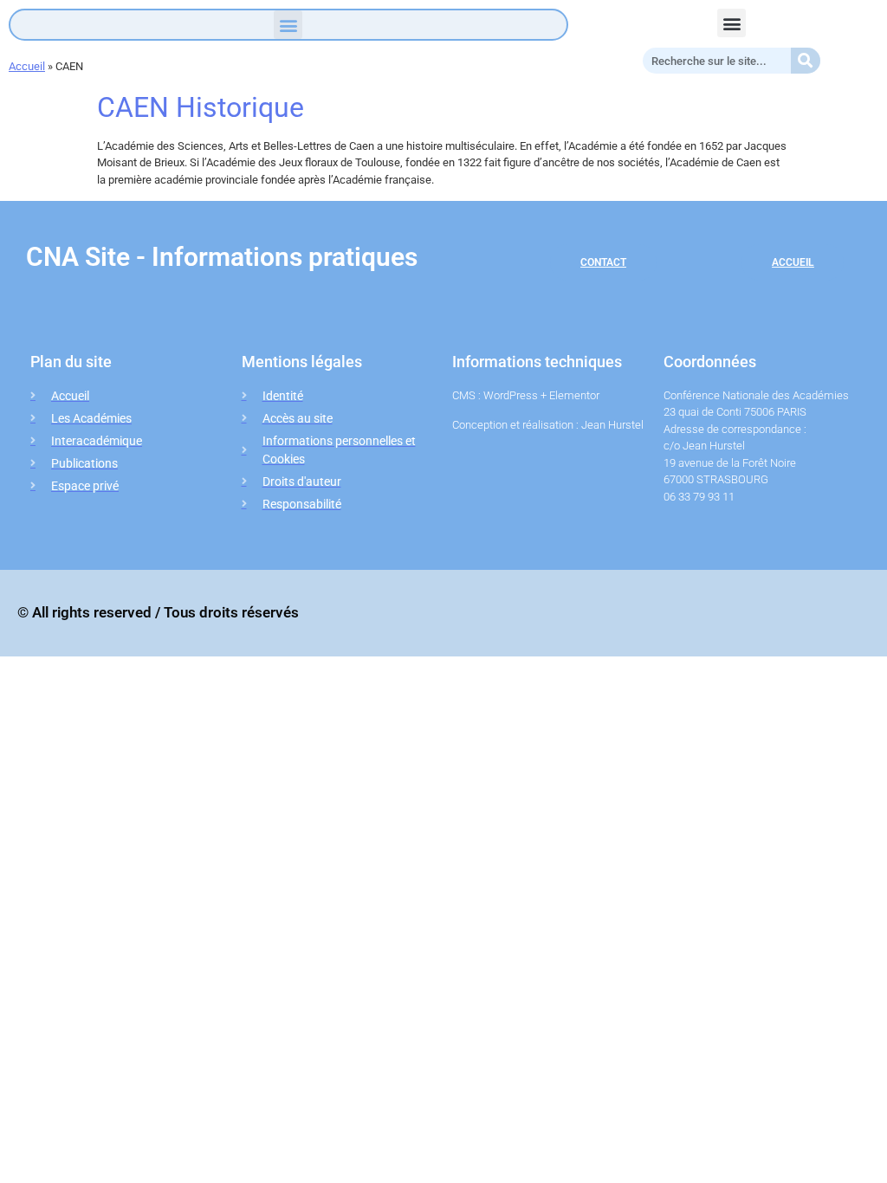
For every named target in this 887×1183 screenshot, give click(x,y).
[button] (288, 24)
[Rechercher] (806, 61)
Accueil (27, 66)
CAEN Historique (200, 107)
